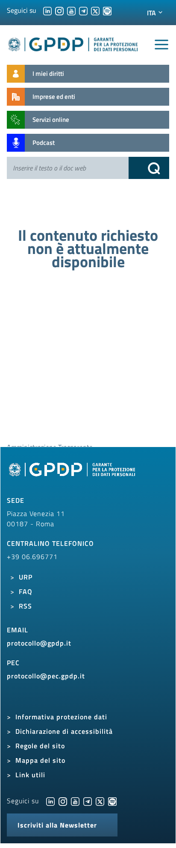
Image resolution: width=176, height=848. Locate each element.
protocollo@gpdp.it (39, 643)
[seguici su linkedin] (47, 10)
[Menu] (161, 45)
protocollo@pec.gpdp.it (46, 676)
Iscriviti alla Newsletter (57, 825)
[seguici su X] (95, 10)
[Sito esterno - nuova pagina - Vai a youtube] (75, 801)
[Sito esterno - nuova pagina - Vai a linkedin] (50, 801)
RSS (25, 606)
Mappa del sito (40, 760)
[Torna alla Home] (73, 43)
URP (25, 577)
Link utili (30, 775)
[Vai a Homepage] (73, 474)
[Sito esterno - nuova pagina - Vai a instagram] (63, 801)
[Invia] (149, 168)
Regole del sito (40, 746)
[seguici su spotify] (107, 10)
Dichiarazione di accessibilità (64, 731)
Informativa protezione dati (61, 717)
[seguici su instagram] (59, 10)
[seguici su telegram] (83, 10)
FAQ (25, 591)
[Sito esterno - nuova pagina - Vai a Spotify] (112, 801)
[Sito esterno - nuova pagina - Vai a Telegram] (87, 801)
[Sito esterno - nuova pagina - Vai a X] (100, 801)
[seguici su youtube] (71, 10)
